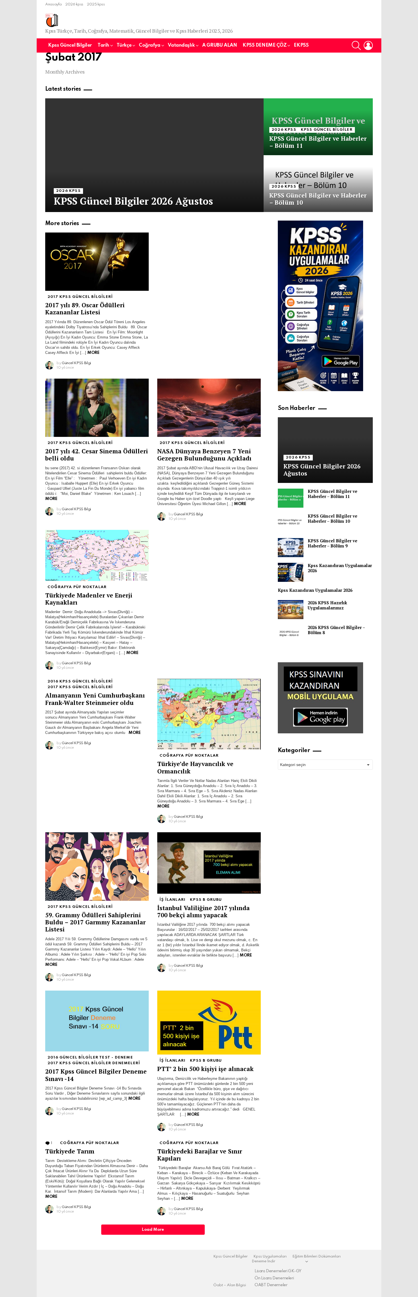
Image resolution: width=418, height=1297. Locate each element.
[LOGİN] (368, 45)
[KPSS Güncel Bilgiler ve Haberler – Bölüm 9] (290, 547)
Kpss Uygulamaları (270, 1256)
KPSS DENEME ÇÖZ (264, 45)
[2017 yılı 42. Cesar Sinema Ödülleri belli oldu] (97, 408)
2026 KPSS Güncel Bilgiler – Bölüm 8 (336, 629)
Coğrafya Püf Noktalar (77, 587)
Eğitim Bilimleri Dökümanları (316, 1256)
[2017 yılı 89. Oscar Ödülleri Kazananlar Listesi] (97, 262)
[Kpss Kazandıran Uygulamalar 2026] (290, 572)
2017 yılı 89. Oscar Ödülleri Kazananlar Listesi (85, 308)
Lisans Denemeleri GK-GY (277, 1271)
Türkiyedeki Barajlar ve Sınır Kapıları (199, 1154)
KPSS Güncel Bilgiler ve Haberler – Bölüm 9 (332, 543)
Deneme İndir (263, 1261)
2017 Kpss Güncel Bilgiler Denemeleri (93, 1063)
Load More (153, 1230)
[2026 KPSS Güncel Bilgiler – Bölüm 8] (290, 634)
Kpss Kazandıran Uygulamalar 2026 (340, 568)
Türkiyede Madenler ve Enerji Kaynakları (88, 598)
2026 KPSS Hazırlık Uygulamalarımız (327, 605)
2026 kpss (74, 4)
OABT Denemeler (270, 1285)
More (93, 353)
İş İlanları (172, 900)
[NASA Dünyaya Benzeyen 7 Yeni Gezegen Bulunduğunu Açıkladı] (209, 408)
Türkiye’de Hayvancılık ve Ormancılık (195, 767)
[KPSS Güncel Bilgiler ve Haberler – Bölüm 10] (318, 183)
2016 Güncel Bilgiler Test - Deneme (90, 1057)
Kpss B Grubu (206, 900)
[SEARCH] (356, 45)
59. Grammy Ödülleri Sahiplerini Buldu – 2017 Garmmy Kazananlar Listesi (95, 922)
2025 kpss (96, 4)
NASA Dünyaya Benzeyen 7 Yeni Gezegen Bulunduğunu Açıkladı (204, 454)
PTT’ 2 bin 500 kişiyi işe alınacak (205, 1069)
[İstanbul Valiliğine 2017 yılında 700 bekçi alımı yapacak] (209, 863)
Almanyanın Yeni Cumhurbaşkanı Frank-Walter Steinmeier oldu (95, 698)
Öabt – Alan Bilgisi (229, 1285)
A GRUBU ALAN (219, 45)
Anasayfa (53, 4)
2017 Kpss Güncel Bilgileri (80, 297)
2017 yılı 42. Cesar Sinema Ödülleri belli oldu (96, 454)
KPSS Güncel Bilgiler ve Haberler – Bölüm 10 (332, 518)
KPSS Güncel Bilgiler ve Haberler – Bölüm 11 (332, 493)
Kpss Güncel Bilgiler (70, 45)
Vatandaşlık (181, 45)
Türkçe (124, 45)
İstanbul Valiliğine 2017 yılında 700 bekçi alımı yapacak (203, 911)
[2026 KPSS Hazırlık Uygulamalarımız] (290, 609)
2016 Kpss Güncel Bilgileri (80, 681)
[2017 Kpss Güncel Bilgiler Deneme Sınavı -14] (97, 1021)
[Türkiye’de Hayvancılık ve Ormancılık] (209, 714)
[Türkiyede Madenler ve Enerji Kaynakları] (97, 555)
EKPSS (301, 45)
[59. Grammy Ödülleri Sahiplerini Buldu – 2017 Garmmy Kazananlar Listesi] (97, 866)
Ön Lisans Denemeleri (274, 1278)
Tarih (103, 45)
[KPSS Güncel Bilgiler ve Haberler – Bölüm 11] (318, 126)
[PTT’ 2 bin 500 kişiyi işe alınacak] (209, 1023)
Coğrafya (149, 45)
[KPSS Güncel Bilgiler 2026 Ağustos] (154, 155)
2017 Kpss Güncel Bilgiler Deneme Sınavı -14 (96, 1074)
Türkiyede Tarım (69, 1151)
